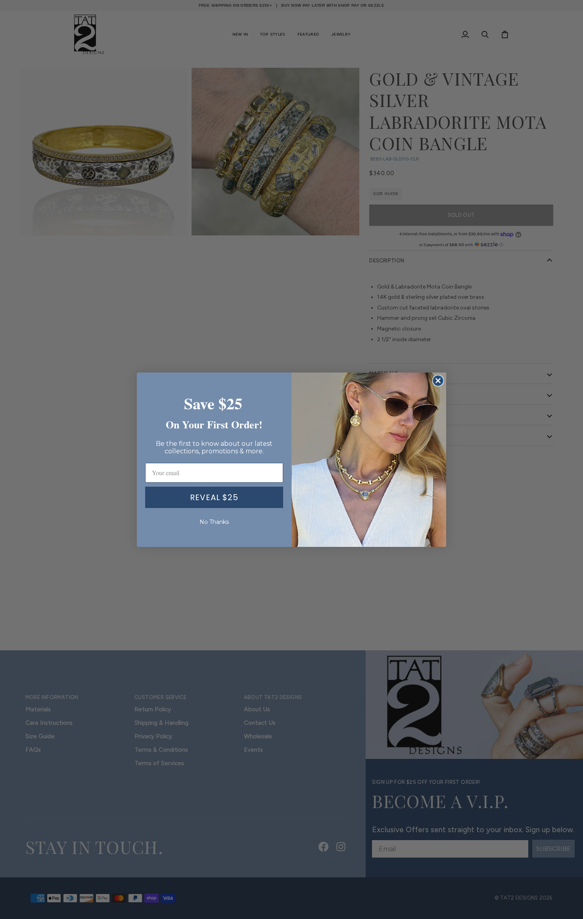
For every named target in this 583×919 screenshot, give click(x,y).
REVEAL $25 (214, 497)
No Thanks (214, 521)
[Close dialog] (438, 381)
